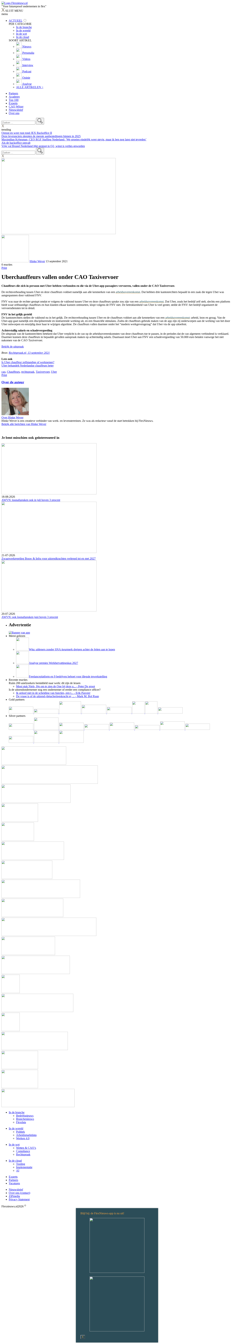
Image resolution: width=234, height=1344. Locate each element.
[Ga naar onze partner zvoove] (170, 712)
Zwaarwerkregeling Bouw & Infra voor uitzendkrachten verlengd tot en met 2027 (48, 558)
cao (3, 371)
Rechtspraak (23, 1154)
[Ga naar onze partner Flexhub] (21, 728)
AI (17, 1170)
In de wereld (16, 1128)
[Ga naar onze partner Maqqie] (122, 728)
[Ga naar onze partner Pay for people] (46, 741)
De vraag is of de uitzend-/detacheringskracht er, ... (57, 696)
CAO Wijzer (16, 106)
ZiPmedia (14, 1196)
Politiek (20, 1131)
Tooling (20, 1163)
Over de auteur (12, 382)
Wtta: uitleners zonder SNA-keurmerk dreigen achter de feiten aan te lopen (72, 649)
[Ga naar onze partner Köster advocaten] (21, 741)
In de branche (16, 1112)
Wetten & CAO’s (26, 1147)
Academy (14, 96)
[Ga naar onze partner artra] (147, 728)
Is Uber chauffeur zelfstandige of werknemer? (27, 362)
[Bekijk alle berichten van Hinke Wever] (15, 261)
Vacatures (14, 1183)
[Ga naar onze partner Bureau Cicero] (138, 712)
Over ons (14, 113)
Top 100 (13, 100)
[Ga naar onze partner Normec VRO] (97, 728)
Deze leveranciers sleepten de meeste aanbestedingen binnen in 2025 (41, 136)
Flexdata (21, 1122)
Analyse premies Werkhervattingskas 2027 (53, 663)
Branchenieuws (25, 1118)
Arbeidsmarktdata (26, 1135)
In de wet (14, 1144)
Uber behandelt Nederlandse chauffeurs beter (27, 365)
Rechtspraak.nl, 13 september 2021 (29, 352)
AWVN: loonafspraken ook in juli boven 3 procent (30, 500)
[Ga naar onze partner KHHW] (151, 712)
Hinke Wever (37, 261)
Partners (13, 93)
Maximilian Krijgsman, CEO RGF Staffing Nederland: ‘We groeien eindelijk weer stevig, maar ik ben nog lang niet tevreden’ (73, 139)
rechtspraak (27, 371)
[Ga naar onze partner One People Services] (94, 712)
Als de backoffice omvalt (15, 142)
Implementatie (24, 1167)
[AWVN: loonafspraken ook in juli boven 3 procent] (117, 469)
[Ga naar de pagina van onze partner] (33, 763)
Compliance (23, 1151)
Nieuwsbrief (16, 109)
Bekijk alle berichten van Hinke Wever (23, 424)
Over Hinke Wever (12, 417)
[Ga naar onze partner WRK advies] (71, 741)
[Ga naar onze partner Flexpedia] (119, 712)
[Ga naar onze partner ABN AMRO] (197, 728)
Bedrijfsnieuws (24, 1115)
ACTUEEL (15, 20)
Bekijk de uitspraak (12, 346)
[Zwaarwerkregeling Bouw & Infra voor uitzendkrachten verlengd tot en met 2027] (117, 528)
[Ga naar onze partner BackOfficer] (70, 712)
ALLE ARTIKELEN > (29, 87)
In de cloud (15, 1160)
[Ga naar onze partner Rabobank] (172, 728)
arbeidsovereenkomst (128, 292)
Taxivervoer (43, 371)
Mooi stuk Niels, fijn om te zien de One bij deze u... (55, 686)
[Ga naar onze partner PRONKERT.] (71, 728)
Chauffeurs (13, 371)
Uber (54, 371)
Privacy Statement (19, 1199)
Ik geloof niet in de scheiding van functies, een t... (53, 692)
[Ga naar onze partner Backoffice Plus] (21, 712)
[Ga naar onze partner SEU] (46, 728)
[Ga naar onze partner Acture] (46, 712)
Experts (13, 103)
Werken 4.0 (22, 1138)
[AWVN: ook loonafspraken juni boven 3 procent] (117, 586)
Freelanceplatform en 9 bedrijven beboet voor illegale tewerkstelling (68, 676)
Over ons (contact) (19, 1192)
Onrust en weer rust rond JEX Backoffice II (26, 132)
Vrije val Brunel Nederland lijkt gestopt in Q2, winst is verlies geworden (43, 146)
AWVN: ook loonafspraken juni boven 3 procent (29, 617)
